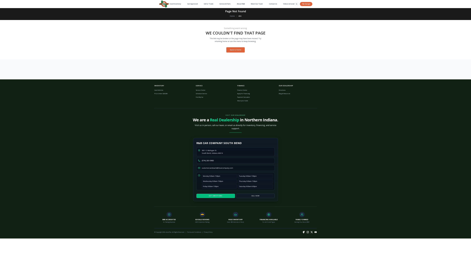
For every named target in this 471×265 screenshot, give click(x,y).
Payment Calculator (243, 97)
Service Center (200, 90)
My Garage (306, 4)
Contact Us (273, 4)
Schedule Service (201, 93)
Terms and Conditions (194, 232)
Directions (282, 90)
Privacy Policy (208, 232)
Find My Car (199, 97)
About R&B (241, 4)
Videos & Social (288, 4)
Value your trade (242, 101)
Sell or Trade (208, 4)
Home (232, 16)
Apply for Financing (243, 93)
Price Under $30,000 (161, 93)
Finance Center (242, 90)
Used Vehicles (158, 90)
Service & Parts (225, 4)
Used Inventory (175, 4)
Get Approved (192, 4)
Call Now (255, 196)
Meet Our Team (257, 4)
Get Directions (215, 196)
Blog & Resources (284, 93)
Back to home (235, 50)
